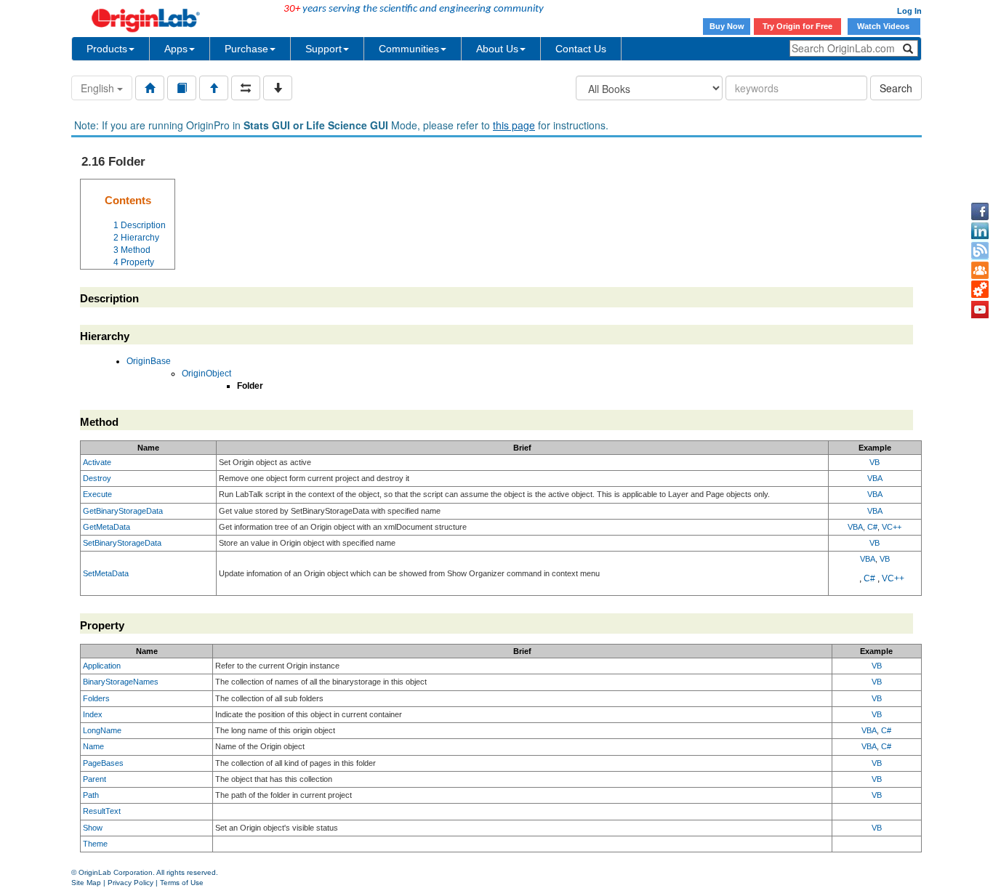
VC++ (891, 526)
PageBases (103, 763)
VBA (875, 478)
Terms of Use (182, 883)
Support (323, 49)
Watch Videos (884, 26)
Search (896, 88)
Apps (176, 49)
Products (107, 49)
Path (91, 795)
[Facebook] (979, 211)
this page (514, 125)
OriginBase (148, 361)
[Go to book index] (181, 88)
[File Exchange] (979, 289)
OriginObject (206, 373)
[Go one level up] (213, 88)
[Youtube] (979, 309)
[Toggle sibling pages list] (245, 88)
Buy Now (726, 26)
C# (872, 526)
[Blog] (979, 250)
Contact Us (580, 49)
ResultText (102, 811)
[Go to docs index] (149, 88)
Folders (96, 698)
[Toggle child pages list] (277, 88)
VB (874, 462)
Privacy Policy (130, 883)
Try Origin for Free (797, 26)
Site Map (86, 883)
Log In (909, 11)
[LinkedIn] (979, 231)
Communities (409, 49)
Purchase (246, 49)
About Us (497, 49)
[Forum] (979, 270)
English (99, 88)
